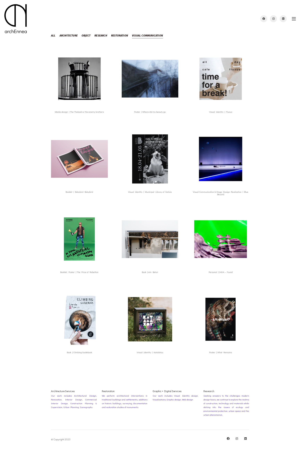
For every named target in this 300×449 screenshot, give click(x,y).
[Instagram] (236, 438)
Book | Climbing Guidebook (79, 352)
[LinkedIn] (245, 438)
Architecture (69, 35)
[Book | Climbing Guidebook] (79, 319)
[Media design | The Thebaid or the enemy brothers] (79, 78)
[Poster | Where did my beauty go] (150, 78)
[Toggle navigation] (294, 18)
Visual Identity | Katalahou (150, 352)
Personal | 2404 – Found (221, 272)
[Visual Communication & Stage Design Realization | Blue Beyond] (220, 159)
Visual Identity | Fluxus (220, 112)
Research (100, 35)
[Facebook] (228, 438)
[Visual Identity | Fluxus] (220, 78)
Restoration (119, 35)
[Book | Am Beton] (150, 239)
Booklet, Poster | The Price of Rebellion (79, 272)
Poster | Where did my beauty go (150, 112)
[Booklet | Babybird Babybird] (79, 159)
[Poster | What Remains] (220, 319)
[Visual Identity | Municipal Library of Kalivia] (150, 159)
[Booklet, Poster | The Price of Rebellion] (79, 239)
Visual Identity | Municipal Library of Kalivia (150, 192)
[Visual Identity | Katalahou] (150, 319)
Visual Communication (147, 35)
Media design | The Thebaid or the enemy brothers (79, 112)
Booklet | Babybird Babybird (79, 192)
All (53, 35)
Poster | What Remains (220, 352)
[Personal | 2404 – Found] (220, 239)
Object (86, 35)
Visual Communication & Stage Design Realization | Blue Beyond (220, 193)
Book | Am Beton (150, 272)
